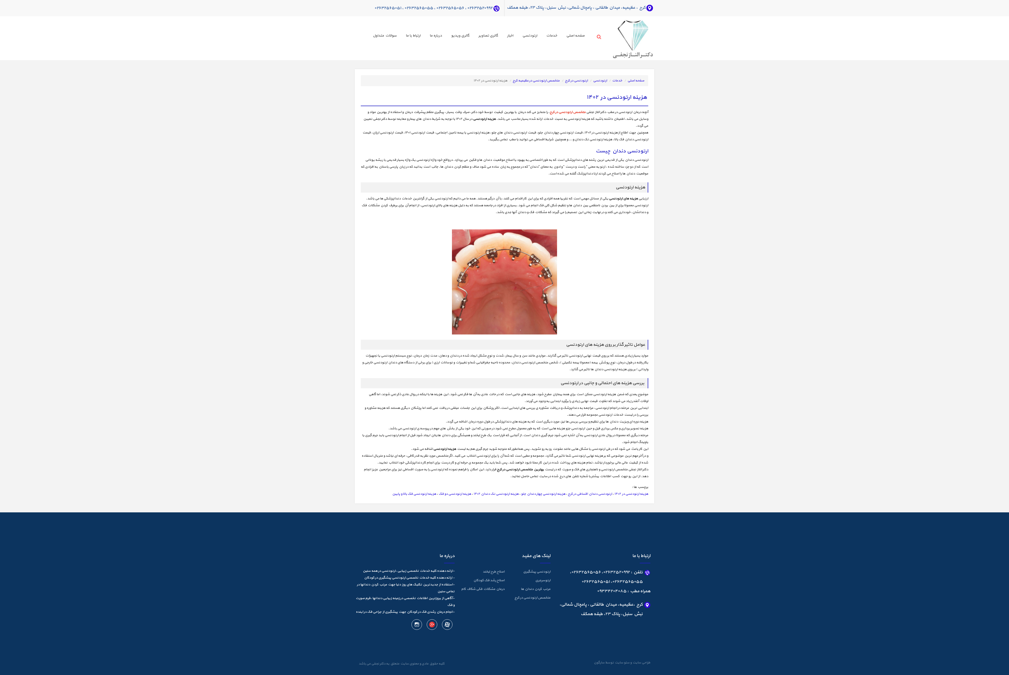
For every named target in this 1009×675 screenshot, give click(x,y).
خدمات (551, 35)
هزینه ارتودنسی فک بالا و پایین (414, 494)
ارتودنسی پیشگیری (536, 571)
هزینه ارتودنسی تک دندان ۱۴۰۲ (496, 494)
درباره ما (436, 35)
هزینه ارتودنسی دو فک (455, 494)
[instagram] (416, 625)
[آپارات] (447, 625)
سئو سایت (622, 662)
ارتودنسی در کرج (576, 80)
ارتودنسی (529, 35)
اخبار (510, 35)
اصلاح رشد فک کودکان (488, 580)
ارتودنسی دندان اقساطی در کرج (590, 494)
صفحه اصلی (575, 35)
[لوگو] (623, 37)
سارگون (599, 662)
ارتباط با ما (413, 35)
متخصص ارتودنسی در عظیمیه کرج (536, 80)
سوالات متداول (385, 35)
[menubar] (474, 36)
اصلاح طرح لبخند (493, 571)
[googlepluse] (431, 625)
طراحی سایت (641, 662)
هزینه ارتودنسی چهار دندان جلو (543, 494)
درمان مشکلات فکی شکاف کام (482, 589)
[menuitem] (571, 36)
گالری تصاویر (488, 35)
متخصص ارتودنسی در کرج (532, 597)
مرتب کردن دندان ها (535, 589)
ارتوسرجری (542, 580)
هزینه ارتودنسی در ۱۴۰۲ (631, 494)
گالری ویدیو (460, 35)
